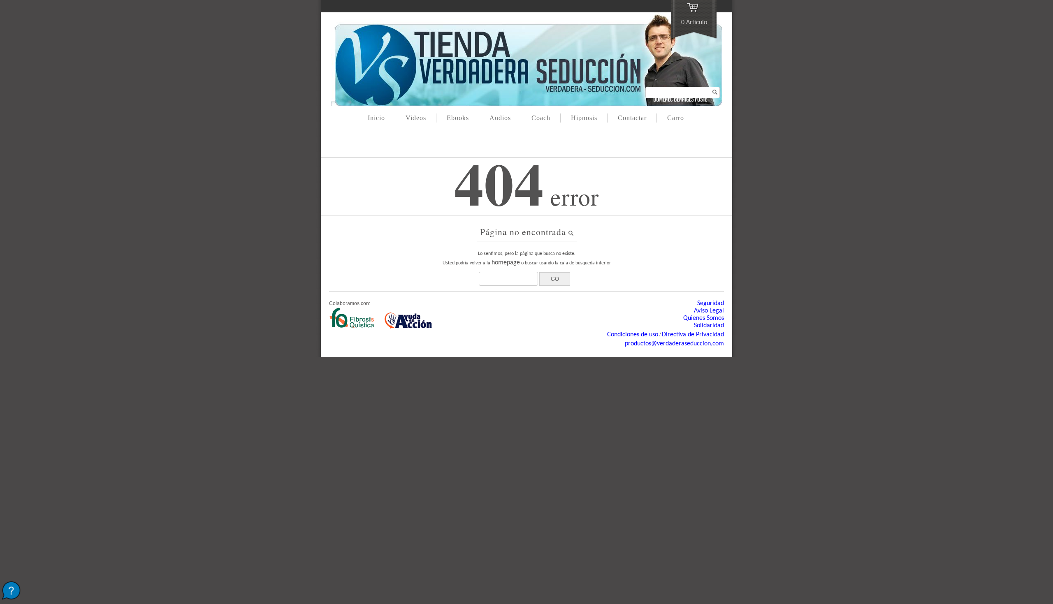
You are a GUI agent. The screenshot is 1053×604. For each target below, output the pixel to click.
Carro (675, 117)
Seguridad (710, 303)
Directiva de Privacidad (693, 334)
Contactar (632, 117)
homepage (506, 262)
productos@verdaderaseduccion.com (674, 343)
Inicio (376, 117)
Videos (416, 117)
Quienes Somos (703, 318)
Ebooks (458, 117)
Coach (540, 117)
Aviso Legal (709, 311)
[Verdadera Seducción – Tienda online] (526, 104)
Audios (500, 117)
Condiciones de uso (632, 334)
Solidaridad (709, 325)
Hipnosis (584, 117)
